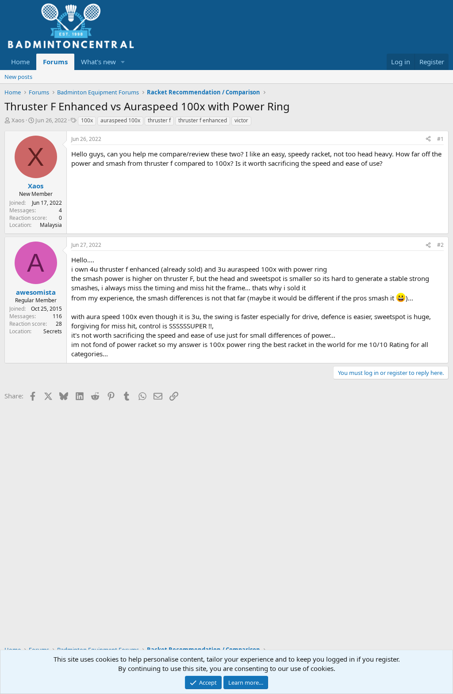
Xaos (18, 120)
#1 (440, 139)
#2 (440, 245)
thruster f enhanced (202, 120)
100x (87, 120)
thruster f (159, 120)
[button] (123, 62)
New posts (18, 77)
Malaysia (51, 225)
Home (20, 61)
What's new (98, 61)
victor (241, 120)
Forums (55, 61)
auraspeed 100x (120, 120)
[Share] (428, 139)
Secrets (52, 331)
